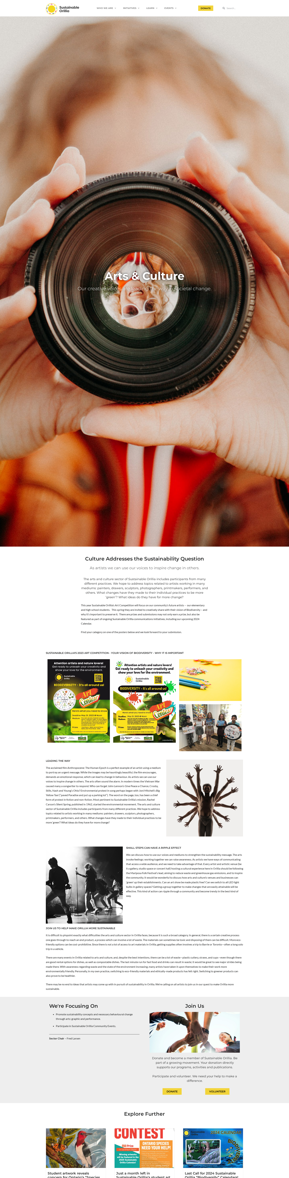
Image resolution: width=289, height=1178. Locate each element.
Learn (150, 8)
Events (168, 8)
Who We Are (105, 8)
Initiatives (129, 8)
